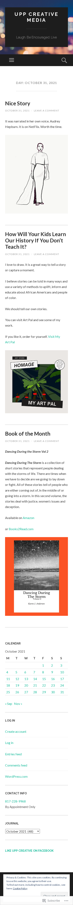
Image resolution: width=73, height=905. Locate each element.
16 (53, 679)
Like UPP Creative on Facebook (29, 850)
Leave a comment (46, 110)
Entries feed (13, 754)
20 (26, 685)
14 (35, 679)
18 (8, 685)
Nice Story (17, 103)
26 (17, 692)
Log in (9, 743)
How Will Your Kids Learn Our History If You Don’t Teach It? (35, 240)
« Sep (8, 703)
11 (8, 679)
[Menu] (11, 60)
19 (17, 685)
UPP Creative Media (36, 17)
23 (53, 685)
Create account (15, 731)
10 (62, 672)
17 (62, 679)
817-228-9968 (15, 801)
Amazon (28, 518)
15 (44, 679)
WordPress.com (16, 776)
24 (62, 685)
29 (44, 692)
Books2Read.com (21, 529)
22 (44, 685)
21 (35, 685)
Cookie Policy (20, 888)
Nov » (18, 703)
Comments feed (16, 765)
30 (53, 692)
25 (8, 692)
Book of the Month (27, 433)
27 (26, 692)
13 (26, 679)
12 (17, 679)
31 (62, 692)
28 (35, 692)
